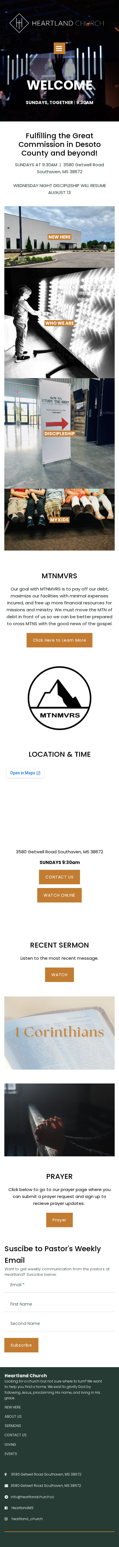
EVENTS (11, 1453)
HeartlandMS (19, 1507)
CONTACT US (16, 1434)
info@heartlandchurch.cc (31, 1496)
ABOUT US (13, 1416)
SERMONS (13, 1425)
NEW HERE (13, 1407)
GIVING (10, 1444)
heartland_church (24, 1518)
